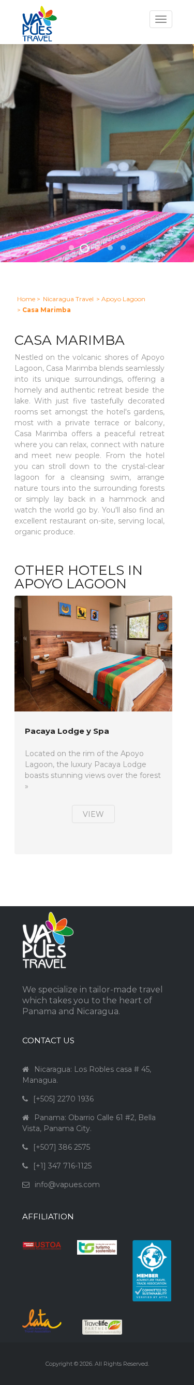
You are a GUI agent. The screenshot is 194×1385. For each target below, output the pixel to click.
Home (26, 299)
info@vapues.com (67, 1184)
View (93, 814)
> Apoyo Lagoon (120, 299)
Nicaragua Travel (68, 299)
